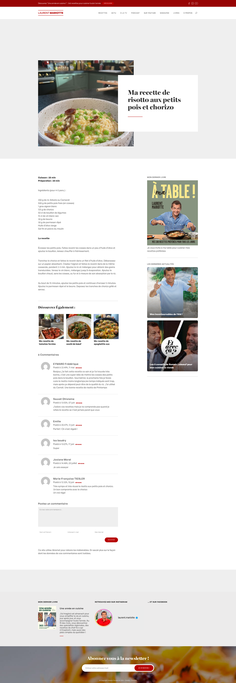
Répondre (79, 367)
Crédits (127, 680)
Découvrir (108, 3)
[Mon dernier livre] (172, 244)
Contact (134, 680)
